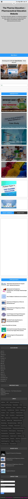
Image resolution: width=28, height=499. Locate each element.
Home (2, 388)
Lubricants (3, 420)
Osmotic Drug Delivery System (9, 325)
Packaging (11, 425)
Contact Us (3, 394)
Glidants (3, 415)
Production (18, 433)
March (2, 367)
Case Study (19, 407)
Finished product (19, 412)
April (2, 353)
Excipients (12, 412)
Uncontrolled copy (5, 443)
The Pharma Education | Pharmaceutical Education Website (14, 11)
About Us (3, 389)
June (2, 361)
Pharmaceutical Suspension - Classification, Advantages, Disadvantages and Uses (17, 290)
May (2, 363)
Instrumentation (15, 417)
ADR (7, 402)
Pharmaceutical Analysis (6, 428)
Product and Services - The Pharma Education (11, 391)
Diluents (17, 410)
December (3, 377)
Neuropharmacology (12, 423)
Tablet (12, 441)
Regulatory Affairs (5, 438)
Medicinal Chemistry (18, 420)
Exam (8, 412)
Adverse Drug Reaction (14, 402)
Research (12, 438)
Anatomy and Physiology (6, 404)
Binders (2, 407)
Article (21, 404)
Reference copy (21, 435)
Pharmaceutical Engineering (18, 428)
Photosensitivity (4, 433)
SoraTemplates (9, 497)
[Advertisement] (14, 38)
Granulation (12, 415)
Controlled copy (11, 410)
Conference (3, 410)
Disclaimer (3, 392)
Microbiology (3, 423)
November (3, 379)
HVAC (2, 417)
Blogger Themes (24, 497)
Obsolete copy (4, 425)
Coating (24, 407)
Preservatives (12, 433)
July (1, 351)
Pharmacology (20, 430)
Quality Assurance (5, 435)
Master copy (9, 420)
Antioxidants (15, 404)
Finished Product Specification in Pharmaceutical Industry (12, 76)
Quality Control (13, 435)
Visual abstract (13, 443)
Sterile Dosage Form (5, 441)
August (2, 368)
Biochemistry (8, 407)
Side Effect (18, 438)
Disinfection (22, 410)
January (2, 354)
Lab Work (22, 417)
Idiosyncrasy (7, 417)
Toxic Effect (17, 441)
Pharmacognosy (12, 430)
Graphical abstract (20, 415)
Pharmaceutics (4, 430)
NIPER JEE (20, 423)
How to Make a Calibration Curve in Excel (17, 296)
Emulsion (3, 412)
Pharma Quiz (17, 425)
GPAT (7, 415)
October (2, 358)
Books (14, 407)
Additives (3, 402)
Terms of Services (5, 393)
